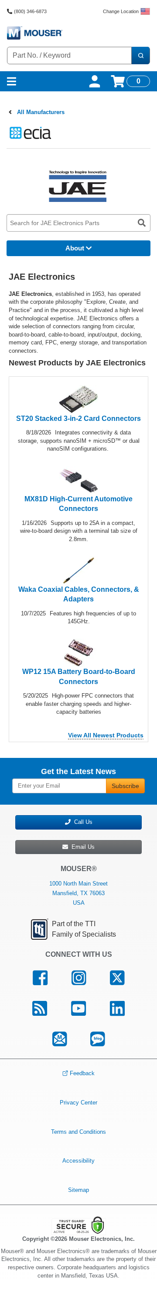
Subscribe (125, 785)
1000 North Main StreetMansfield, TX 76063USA (78, 893)
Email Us (81, 847)
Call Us (81, 822)
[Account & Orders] (94, 81)
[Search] (140, 55)
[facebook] (40, 978)
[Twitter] (117, 978)
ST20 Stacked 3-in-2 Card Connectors (78, 418)
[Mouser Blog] (97, 1039)
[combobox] (69, 55)
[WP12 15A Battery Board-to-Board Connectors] (78, 652)
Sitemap (78, 1190)
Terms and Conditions (78, 1131)
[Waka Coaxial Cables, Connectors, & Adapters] (78, 570)
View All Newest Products (105, 735)
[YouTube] (79, 1009)
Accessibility (78, 1160)
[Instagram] (79, 978)
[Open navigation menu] (11, 81)
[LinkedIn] (117, 1009)
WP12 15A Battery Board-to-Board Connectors (78, 676)
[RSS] (40, 1009)
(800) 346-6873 (30, 11)
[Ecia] (29, 132)
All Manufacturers (41, 112)
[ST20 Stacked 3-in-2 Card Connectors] (78, 399)
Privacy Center (78, 1102)
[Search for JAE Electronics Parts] (141, 223)
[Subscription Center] (59, 1039)
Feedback (82, 1073)
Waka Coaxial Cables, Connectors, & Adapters (78, 594)
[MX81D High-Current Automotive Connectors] (78, 479)
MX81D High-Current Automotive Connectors (78, 503)
